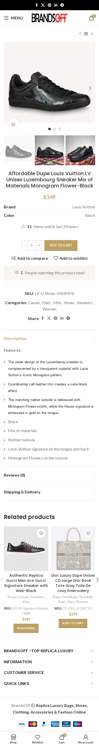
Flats (46, 302)
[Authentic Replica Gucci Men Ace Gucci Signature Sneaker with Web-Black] (26, 548)
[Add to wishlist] (41, 533)
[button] (9, 88)
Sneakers (84, 302)
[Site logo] (49, 17)
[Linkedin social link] (56, 5)
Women (49, 308)
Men (57, 302)
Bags (56, 597)
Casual (34, 302)
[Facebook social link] (37, 5)
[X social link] (43, 5)
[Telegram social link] (62, 5)
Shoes (69, 302)
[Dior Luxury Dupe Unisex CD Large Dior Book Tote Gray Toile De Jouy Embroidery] (73, 548)
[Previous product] (80, 34)
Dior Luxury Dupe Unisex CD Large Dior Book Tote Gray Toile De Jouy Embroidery (73, 583)
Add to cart (61, 245)
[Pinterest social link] (49, 5)
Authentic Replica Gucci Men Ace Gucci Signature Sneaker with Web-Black (26, 583)
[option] (49, 129)
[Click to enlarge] (13, 124)
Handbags (70, 597)
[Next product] (92, 34)
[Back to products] (86, 34)
